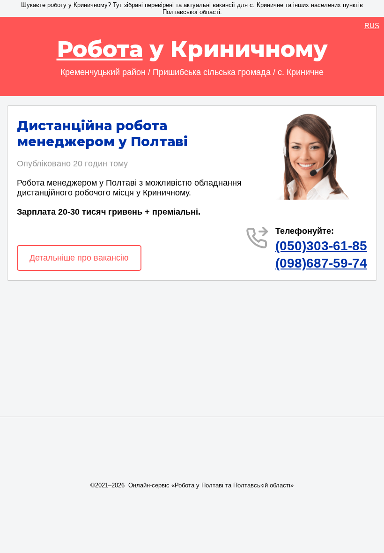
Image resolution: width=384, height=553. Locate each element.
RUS (371, 26)
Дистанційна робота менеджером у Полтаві (102, 133)
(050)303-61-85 (321, 246)
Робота (100, 49)
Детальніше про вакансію (79, 257)
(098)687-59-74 (321, 263)
